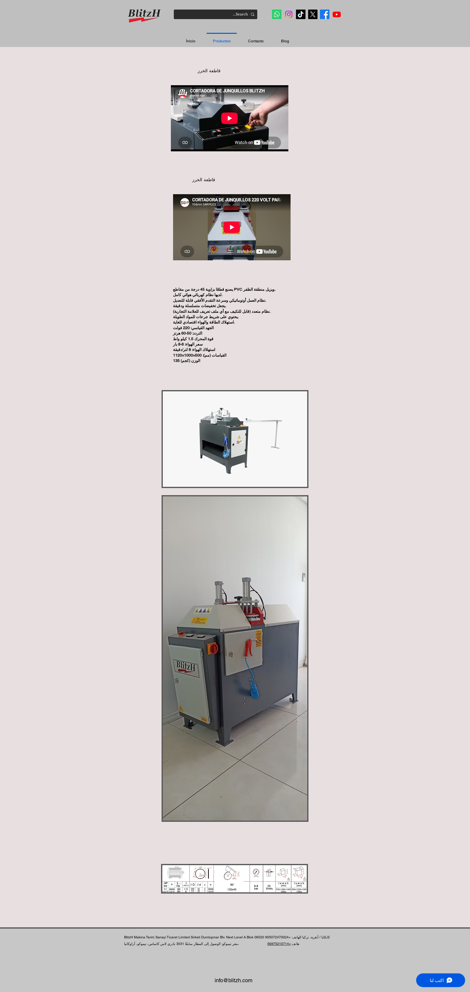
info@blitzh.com (233, 980)
